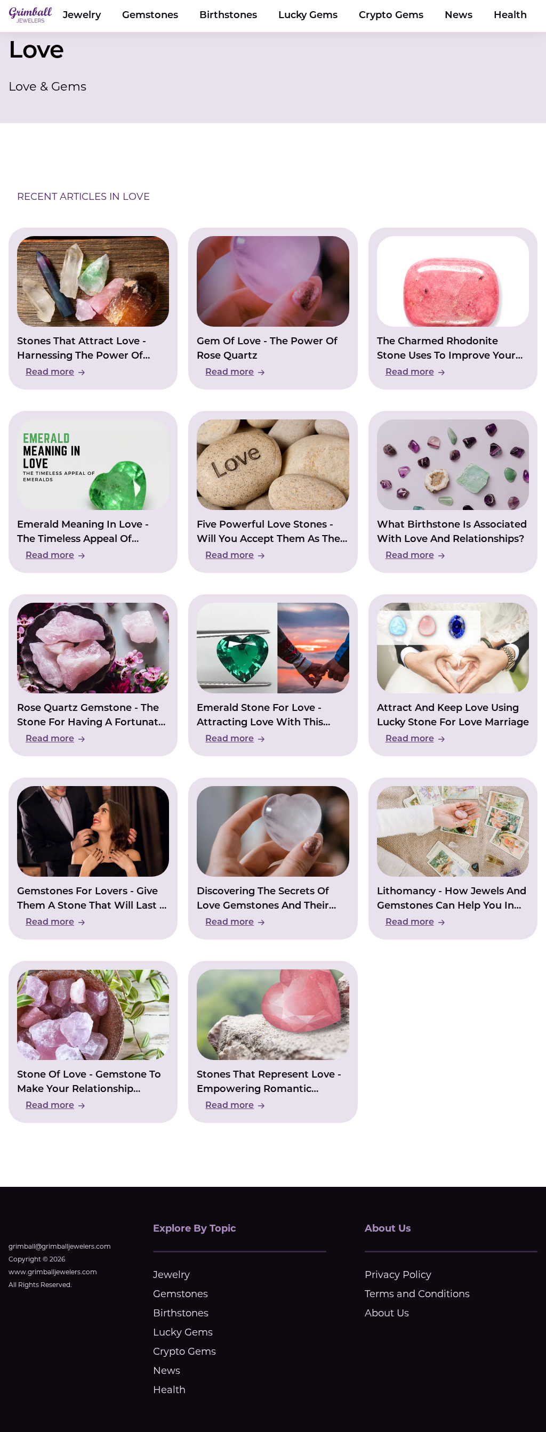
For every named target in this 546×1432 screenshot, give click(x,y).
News (458, 16)
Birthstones (228, 16)
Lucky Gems (308, 16)
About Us (387, 1313)
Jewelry (82, 16)
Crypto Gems (391, 16)
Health (510, 16)
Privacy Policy (398, 1275)
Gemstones (150, 16)
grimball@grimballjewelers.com (60, 1246)
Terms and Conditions (417, 1294)
